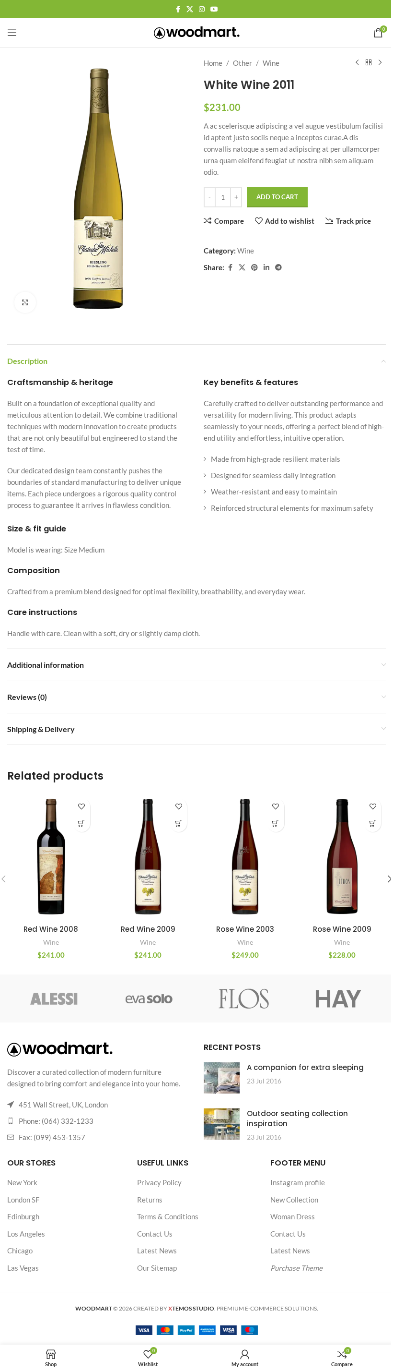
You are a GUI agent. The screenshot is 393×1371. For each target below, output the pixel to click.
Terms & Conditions (167, 1216)
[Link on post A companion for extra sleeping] (222, 1078)
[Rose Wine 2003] (245, 857)
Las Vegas (23, 1267)
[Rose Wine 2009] (342, 857)
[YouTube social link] (214, 9)
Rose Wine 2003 (245, 929)
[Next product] (380, 63)
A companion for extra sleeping (305, 1067)
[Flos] (243, 998)
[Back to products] (368, 63)
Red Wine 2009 (148, 929)
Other (242, 63)
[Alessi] (54, 998)
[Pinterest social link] (254, 267)
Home (213, 63)
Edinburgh (23, 1216)
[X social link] (190, 9)
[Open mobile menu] (12, 32)
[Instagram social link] (202, 9)
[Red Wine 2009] (148, 857)
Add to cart (277, 197)
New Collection (294, 1199)
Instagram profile (297, 1182)
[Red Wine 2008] (51, 857)
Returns (149, 1199)
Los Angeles (26, 1233)
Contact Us (155, 1233)
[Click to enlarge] (25, 302)
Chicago (20, 1250)
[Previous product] (357, 63)
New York (22, 1182)
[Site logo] (197, 31)
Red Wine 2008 (50, 929)
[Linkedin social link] (266, 267)
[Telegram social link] (278, 267)
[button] (81, 823)
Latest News (157, 1250)
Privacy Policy (159, 1182)
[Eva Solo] (149, 998)
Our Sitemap (157, 1267)
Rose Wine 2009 (342, 929)
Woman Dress (292, 1216)
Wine (271, 63)
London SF (23, 1199)
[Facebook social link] (178, 9)
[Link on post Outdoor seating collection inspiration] (222, 1124)
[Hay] (338, 998)
